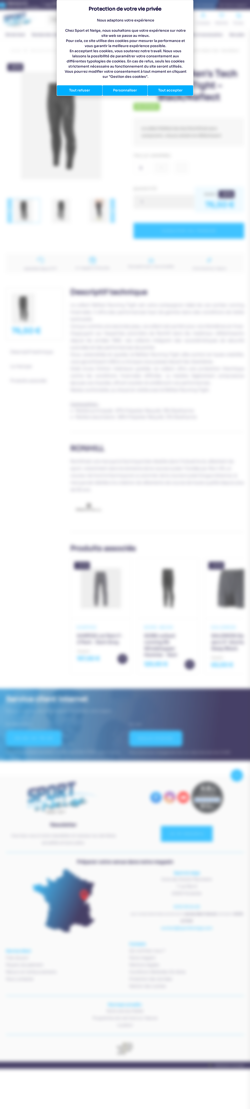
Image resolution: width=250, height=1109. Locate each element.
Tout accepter (170, 90)
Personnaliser (125, 90)
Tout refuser (79, 90)
